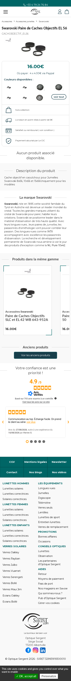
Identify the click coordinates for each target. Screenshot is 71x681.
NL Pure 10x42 (56, 245)
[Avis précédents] (2, 422)
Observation (45, 556)
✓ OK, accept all (26, 676)
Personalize (49, 676)
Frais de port (45, 583)
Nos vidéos (59, 472)
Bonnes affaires (47, 536)
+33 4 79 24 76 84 (37, 6)
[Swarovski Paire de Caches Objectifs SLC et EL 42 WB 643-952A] (27, 300)
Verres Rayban (11, 558)
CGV (12, 462)
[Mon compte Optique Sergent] (59, 12)
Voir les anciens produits (35, 355)
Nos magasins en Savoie (53, 588)
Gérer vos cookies (48, 603)
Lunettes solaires (13, 488)
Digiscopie (44, 497)
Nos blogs (35, 472)
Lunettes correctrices (15, 493)
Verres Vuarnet (12, 570)
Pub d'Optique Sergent (52, 598)
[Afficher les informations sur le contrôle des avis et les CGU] (55, 398)
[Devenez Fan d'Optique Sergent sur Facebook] (28, 650)
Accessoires (7, 21)
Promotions (47, 531)
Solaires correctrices (15, 499)
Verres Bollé (10, 583)
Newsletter (59, 462)
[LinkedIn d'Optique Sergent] (42, 650)
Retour (42, 574)
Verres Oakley (11, 552)
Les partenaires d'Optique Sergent (49, 562)
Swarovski (44, 21)
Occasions (44, 541)
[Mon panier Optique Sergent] (66, 12)
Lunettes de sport (49, 517)
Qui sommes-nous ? (50, 593)
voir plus (31, 422)
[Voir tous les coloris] (59, 96)
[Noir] (27, 97)
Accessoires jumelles (25, 21)
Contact (11, 472)
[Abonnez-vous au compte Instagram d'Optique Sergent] (35, 650)
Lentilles (43, 512)
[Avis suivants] (68, 422)
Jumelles (43, 493)
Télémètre (44, 502)
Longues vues (46, 488)
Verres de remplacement (53, 527)
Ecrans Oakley (11, 595)
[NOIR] (11, 87)
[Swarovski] (27, 271)
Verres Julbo (10, 564)
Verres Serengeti (13, 577)
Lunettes (43, 551)
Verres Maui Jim (12, 589)
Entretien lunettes (49, 522)
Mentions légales (35, 462)
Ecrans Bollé (10, 601)
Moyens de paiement (51, 578)
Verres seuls (45, 507)
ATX (50, 231)
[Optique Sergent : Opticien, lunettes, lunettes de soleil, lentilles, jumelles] (35, 12)
